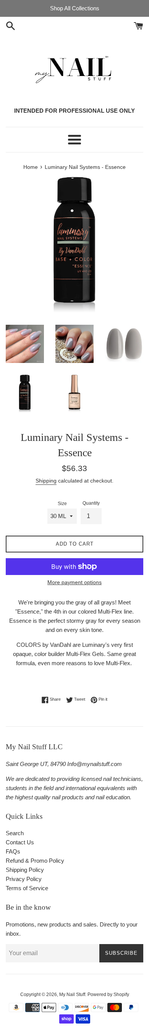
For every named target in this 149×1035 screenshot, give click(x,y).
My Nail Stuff (72, 994)
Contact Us (20, 842)
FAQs (13, 851)
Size (62, 503)
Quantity (91, 503)
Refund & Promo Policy (35, 860)
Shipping (46, 481)
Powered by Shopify (108, 994)
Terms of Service (27, 888)
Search (15, 833)
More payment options (74, 582)
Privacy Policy (24, 879)
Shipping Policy (25, 870)
